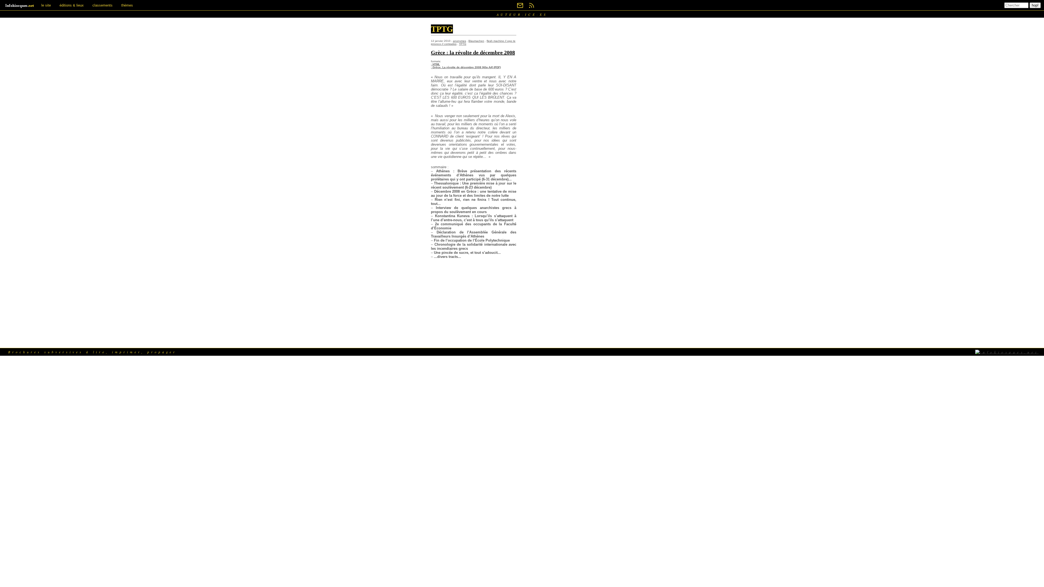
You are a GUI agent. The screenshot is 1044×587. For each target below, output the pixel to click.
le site (46, 5)
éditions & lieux (72, 5)
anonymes (459, 40)
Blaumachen (476, 40)
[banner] (20, 5)
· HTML (435, 64)
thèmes (127, 5)
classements (102, 5)
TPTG (462, 43)
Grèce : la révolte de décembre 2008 (473, 52)
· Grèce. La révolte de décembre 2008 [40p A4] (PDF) (466, 67)
